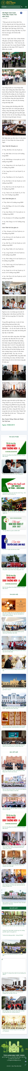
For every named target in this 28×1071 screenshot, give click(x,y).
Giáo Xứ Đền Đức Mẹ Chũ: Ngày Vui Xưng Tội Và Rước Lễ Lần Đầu (14, 809)
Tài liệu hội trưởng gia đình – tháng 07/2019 (13, 935)
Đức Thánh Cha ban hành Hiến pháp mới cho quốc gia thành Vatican (14, 689)
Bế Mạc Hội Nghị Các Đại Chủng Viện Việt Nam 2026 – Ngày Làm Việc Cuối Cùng (13, 707)
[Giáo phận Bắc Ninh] (8, 2)
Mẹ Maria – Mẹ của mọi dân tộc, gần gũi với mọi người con (14, 512)
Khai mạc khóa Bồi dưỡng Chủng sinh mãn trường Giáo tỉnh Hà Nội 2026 (14, 651)
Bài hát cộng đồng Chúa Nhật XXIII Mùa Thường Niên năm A (14, 588)
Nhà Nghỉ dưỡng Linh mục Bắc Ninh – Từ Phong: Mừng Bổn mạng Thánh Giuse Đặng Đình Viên (14, 569)
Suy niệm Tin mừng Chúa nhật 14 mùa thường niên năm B (14, 973)
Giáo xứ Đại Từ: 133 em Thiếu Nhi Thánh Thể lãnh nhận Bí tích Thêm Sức (14, 903)
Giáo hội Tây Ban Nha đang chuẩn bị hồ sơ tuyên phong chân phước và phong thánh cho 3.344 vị (14, 726)
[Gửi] (21, 6)
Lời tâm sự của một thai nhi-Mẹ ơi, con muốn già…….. (13, 955)
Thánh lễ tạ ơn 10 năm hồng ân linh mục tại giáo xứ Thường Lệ (14, 1030)
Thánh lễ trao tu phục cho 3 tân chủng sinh (13, 474)
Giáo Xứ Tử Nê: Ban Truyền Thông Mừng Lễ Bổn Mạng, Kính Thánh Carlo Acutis (14, 771)
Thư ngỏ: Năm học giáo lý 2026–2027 (11, 530)
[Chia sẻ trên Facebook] (21, 13)
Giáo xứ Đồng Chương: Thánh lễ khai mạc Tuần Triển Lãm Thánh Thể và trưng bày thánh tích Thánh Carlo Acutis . (13, 847)
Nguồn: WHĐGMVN (8, 425)
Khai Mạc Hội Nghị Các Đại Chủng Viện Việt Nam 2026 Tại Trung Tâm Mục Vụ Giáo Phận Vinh (14, 745)
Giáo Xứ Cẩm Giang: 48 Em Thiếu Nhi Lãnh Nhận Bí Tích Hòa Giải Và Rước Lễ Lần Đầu (14, 790)
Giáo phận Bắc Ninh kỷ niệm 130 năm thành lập (13, 925)
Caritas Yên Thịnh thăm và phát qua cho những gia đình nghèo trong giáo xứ (14, 931)
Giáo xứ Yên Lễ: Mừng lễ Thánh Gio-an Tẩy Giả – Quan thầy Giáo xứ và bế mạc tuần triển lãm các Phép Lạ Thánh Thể (14, 885)
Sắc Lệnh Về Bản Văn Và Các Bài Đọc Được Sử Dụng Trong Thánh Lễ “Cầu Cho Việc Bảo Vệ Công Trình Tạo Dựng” (13, 614)
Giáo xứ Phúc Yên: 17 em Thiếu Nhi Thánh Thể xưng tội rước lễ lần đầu (13, 865)
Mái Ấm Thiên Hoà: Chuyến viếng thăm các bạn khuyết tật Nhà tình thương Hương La (13, 1011)
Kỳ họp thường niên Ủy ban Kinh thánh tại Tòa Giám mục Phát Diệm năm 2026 (13, 632)
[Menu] (26, 7)
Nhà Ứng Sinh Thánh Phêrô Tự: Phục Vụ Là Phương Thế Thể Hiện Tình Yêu (13, 992)
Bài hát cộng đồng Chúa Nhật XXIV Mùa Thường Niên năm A (14, 455)
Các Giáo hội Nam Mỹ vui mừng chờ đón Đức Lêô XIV (14, 670)
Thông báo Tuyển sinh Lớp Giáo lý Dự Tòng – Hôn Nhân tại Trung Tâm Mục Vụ (14, 493)
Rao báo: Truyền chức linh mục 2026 (11, 549)
